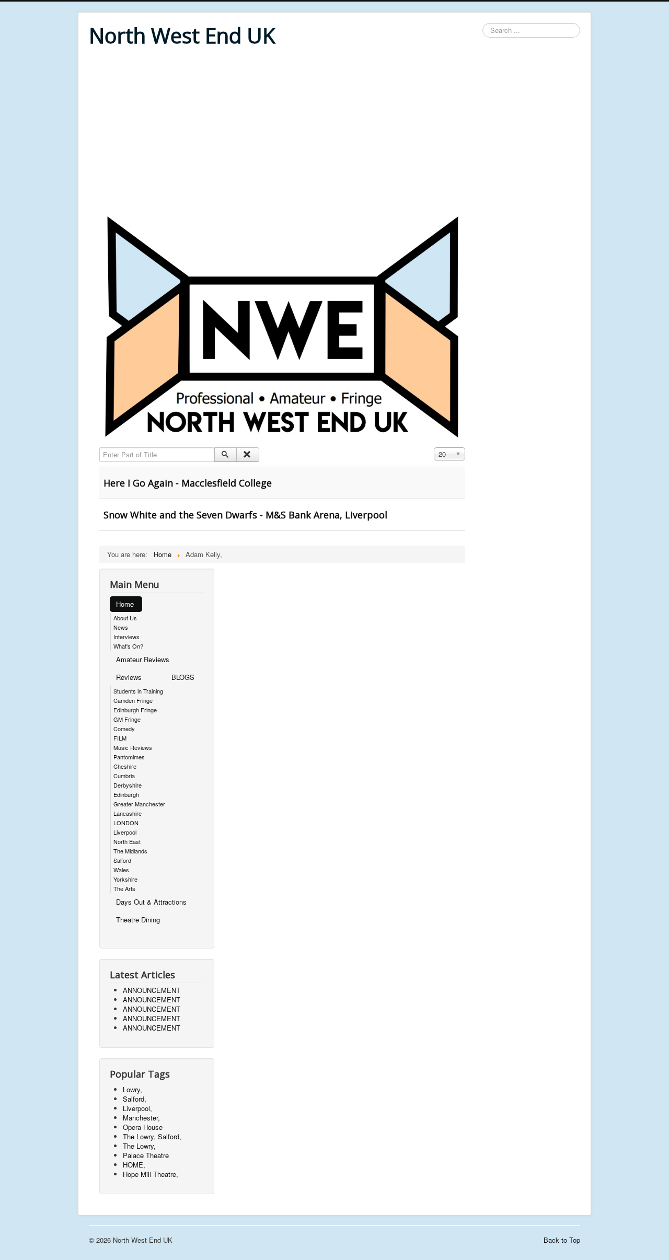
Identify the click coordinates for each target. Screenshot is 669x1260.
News (120, 627)
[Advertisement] (334, 132)
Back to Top (562, 1240)
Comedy (124, 728)
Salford (122, 860)
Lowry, (132, 1089)
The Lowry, (139, 1146)
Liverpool (124, 832)
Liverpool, (137, 1108)
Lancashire (127, 813)
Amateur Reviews (142, 659)
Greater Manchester (139, 804)
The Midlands (130, 851)
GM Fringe (127, 719)
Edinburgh (126, 794)
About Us (125, 618)
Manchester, (141, 1118)
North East (127, 841)
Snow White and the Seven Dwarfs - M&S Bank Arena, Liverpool (245, 514)
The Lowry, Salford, (152, 1136)
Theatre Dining (138, 919)
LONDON (126, 822)
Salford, (134, 1099)
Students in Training (138, 691)
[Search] (225, 454)
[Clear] (247, 454)
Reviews (129, 677)
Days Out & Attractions (151, 902)
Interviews (126, 636)
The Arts (124, 888)
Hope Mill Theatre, (150, 1174)
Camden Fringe (133, 700)
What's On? (128, 646)
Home (125, 604)
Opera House (143, 1127)
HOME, (134, 1165)
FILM (119, 738)
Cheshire (124, 766)
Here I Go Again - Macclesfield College (187, 483)
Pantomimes (129, 757)
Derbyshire (127, 785)
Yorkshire (125, 879)
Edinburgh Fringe (135, 710)
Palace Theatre (146, 1155)
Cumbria (124, 775)
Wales (121, 869)
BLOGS (182, 677)
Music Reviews (132, 747)
